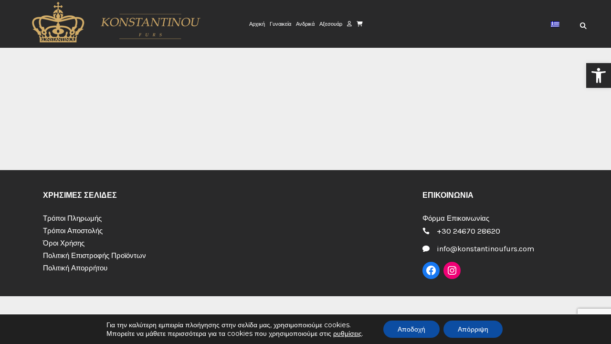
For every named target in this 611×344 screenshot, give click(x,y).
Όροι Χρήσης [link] (63, 243)
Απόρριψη (473, 329)
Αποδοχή (411, 329)
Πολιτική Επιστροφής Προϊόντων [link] (94, 255)
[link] (598, 75)
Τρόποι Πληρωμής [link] (72, 218)
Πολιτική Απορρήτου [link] (75, 268)
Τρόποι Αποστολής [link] (73, 230)
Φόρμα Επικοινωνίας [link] (455, 218)
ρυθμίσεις (347, 333)
